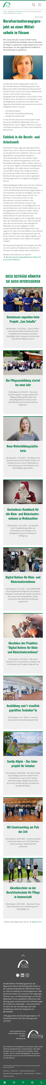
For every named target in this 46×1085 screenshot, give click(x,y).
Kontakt (38, 1073)
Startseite (6, 1071)
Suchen (33, 4)
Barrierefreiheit (29, 1073)
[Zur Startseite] (5, 5)
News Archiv (37, 922)
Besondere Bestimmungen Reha (12, 1073)
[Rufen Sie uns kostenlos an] (41, 1082)
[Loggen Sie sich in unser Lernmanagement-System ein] (13, 1082)
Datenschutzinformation (27, 1071)
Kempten (12, 11)
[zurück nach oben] (23, 955)
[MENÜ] (39, 4)
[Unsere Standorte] (23, 1082)
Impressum (14, 1071)
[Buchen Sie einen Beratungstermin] (4, 1082)
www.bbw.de (20, 1038)
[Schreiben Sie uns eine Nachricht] (32, 1082)
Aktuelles (20, 11)
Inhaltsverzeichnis (8, 1076)
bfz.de (5, 11)
